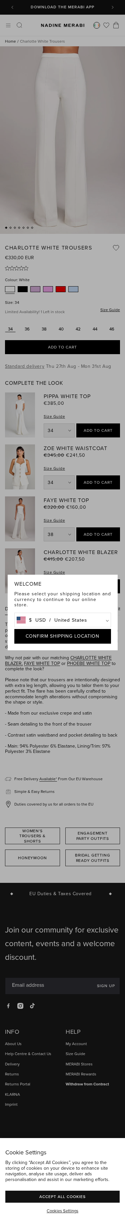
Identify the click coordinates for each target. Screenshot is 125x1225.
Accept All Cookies (62, 1196)
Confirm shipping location (62, 636)
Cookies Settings (62, 1211)
